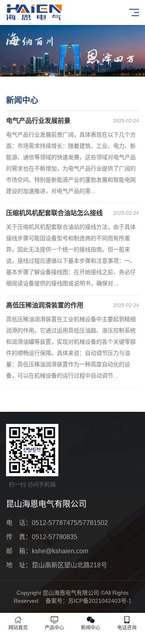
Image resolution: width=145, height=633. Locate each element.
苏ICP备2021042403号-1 (100, 601)
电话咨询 (127, 628)
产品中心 (54, 628)
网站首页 (18, 628)
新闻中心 (90, 628)
